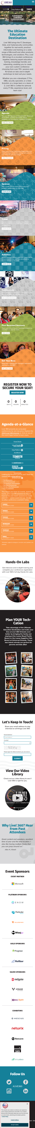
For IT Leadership (8, 488)
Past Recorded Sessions (13, 325)
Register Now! (17, 392)
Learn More (6, 192)
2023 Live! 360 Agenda (10, 433)
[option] (17, 844)
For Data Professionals (10, 485)
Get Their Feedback (9, 298)
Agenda (5, 113)
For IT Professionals (9, 482)
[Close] (27, 1104)
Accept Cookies (15, 1124)
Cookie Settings (15, 1120)
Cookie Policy (5, 1116)
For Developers (7, 480)
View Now (5, 333)
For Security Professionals (11, 487)
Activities (6, 254)
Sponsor (6, 184)
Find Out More (7, 122)
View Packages (7, 158)
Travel (5, 219)
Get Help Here (7, 368)
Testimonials (8, 290)
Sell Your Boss (8, 360)
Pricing (5, 148)
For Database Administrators (11, 483)
